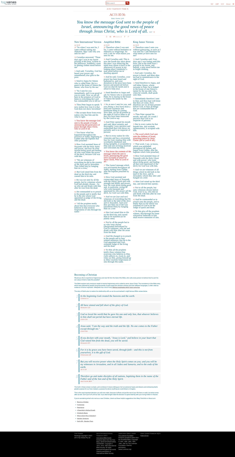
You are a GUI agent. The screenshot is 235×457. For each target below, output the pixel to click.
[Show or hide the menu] (233, 3)
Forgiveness (80, 405)
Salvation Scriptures (83, 418)
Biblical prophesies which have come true (126, 287)
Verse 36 (125, 9)
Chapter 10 (116, 9)
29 (75, 47)
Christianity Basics (82, 413)
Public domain (144, 436)
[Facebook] (124, 36)
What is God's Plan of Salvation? (86, 416)
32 (75, 81)
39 (75, 160)
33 (75, 91)
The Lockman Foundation (125, 436)
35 (75, 113)
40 (75, 172)
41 (75, 180)
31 (75, 71)
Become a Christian (82, 402)
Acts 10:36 (117, 15)
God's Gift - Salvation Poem (85, 421)
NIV (212, 4)
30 (75, 57)
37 (75, 133)
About (228, 4)
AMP (217, 4)
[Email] (110, 36)
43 (75, 204)
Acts (109, 9)
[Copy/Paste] (106, 36)
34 (75, 105)
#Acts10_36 (118, 36)
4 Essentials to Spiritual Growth (86, 410)
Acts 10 (77, 45)
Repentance (80, 407)
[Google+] (128, 36)
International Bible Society (103, 438)
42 (75, 192)
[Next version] (154, 31)
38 (75, 144)
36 (75, 121)
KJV (222, 4)
